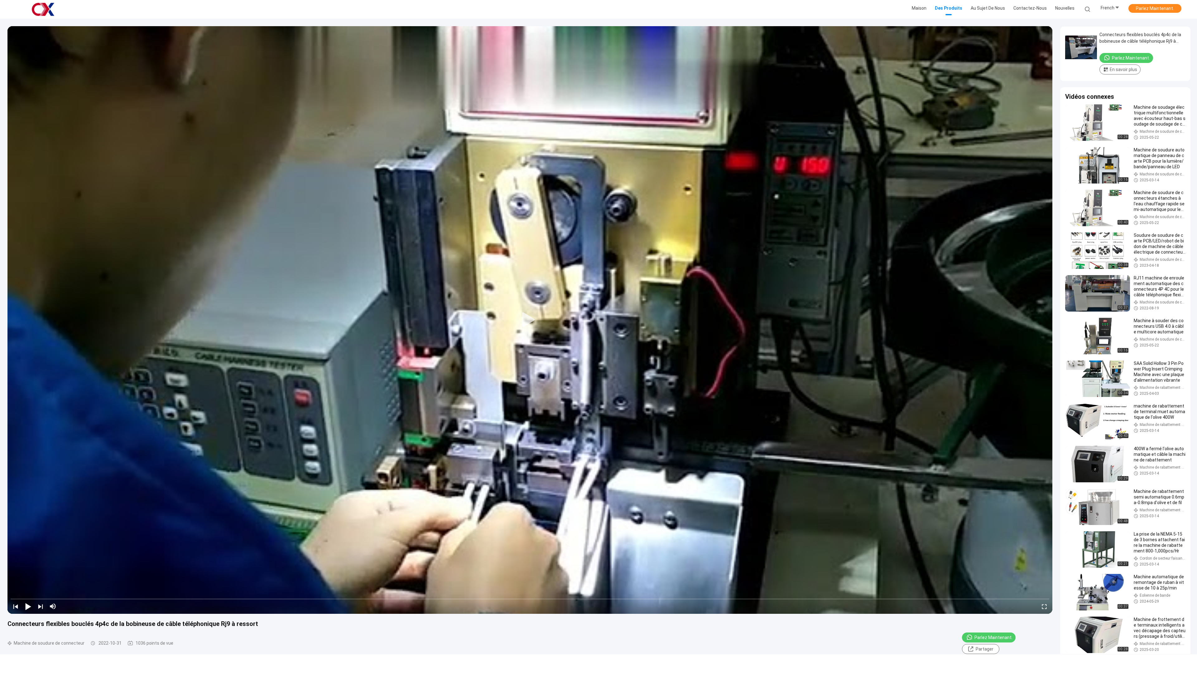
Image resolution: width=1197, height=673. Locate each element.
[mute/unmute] (53, 606)
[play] (530, 320)
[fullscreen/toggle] (1044, 606)
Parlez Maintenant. (1155, 8)
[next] (40, 606)
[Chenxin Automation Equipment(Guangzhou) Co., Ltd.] (43, 9)
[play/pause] (28, 606)
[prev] (15, 606)
